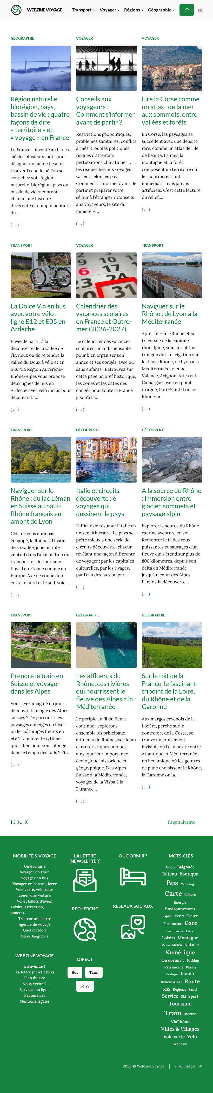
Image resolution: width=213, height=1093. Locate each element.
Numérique (180, 952)
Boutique (188, 874)
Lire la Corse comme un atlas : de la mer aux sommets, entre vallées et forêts (170, 110)
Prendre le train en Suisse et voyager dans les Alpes (37, 683)
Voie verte (174, 1037)
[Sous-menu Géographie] (173, 10)
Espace (167, 916)
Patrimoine (174, 967)
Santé (193, 989)
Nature (191, 944)
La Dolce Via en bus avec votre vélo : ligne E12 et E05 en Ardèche (38, 317)
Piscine (191, 967)
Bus (75, 972)
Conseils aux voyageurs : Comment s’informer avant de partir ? (105, 110)
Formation (172, 923)
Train (93, 972)
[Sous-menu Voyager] (118, 10)
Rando (187, 974)
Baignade (186, 866)
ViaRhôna (180, 1021)
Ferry (85, 986)
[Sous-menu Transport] (94, 10)
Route (192, 981)
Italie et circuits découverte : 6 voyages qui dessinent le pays (100, 502)
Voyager (84, 38)
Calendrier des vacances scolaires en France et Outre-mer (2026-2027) (104, 317)
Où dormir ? (173, 960)
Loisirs (168, 937)
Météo (177, 945)
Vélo (192, 1036)
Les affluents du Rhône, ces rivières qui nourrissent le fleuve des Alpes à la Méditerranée (104, 691)
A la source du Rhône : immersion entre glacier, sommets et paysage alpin (171, 502)
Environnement (180, 908)
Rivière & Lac (171, 982)
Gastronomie (175, 931)
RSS (166, 989)
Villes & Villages (180, 1029)
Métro (166, 945)
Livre (190, 931)
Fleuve (192, 915)
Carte (173, 893)
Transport (21, 245)
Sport (193, 996)
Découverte (88, 430)
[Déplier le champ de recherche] (186, 9)
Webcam (180, 1044)
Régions (179, 989)
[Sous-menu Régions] (142, 10)
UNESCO (190, 1014)
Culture (190, 895)
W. (200, 1066)
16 (26, 822)
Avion (170, 867)
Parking (193, 960)
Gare (191, 923)
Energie (180, 902)
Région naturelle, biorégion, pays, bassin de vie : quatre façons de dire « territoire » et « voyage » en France (40, 118)
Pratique (172, 974)
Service (170, 996)
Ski (183, 996)
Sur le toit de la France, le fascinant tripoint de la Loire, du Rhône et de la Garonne (169, 691)
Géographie (22, 38)
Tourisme (180, 1003)
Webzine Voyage (44, 10)
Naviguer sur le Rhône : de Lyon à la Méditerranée (169, 313)
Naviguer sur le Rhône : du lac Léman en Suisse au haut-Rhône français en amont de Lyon (40, 506)
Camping (187, 884)
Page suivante (185, 822)
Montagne (188, 938)
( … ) (15, 224)
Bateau (169, 874)
